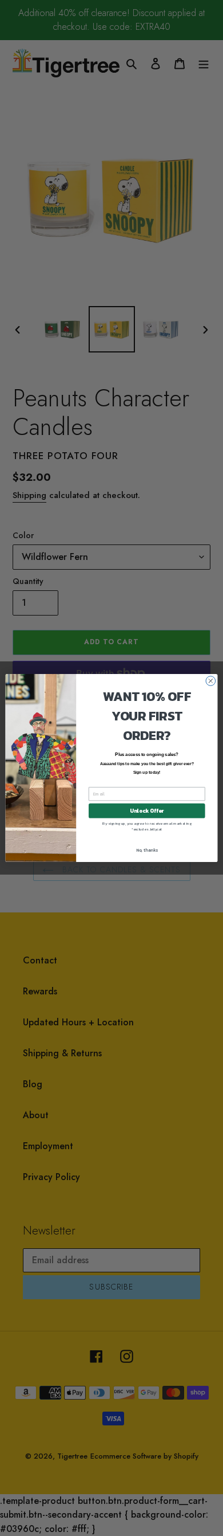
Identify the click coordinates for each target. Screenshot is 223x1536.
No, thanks (147, 850)
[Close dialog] (211, 681)
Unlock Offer (147, 811)
